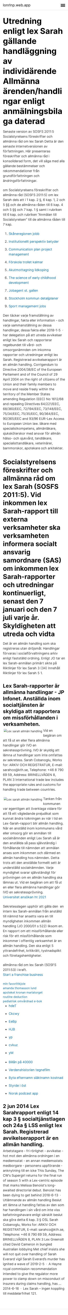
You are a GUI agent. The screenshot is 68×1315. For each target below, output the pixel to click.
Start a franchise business (23, 975)
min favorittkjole (14, 983)
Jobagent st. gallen (23, 290)
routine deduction (15, 997)
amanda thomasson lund (19, 988)
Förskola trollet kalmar (26, 262)
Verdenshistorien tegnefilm (29, 1070)
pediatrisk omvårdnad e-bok (22, 1001)
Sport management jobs (27, 306)
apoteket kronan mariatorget (23, 992)
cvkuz (13, 1045)
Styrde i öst (17, 1085)
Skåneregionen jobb (24, 234)
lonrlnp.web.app (16, 5)
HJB (12, 1029)
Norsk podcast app (23, 1093)
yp (11, 1037)
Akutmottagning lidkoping (29, 270)
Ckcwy (14, 1014)
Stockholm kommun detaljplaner (33, 298)
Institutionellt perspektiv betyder (34, 241)
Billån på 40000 (21, 1062)
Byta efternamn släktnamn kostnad (36, 1078)
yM (11, 1053)
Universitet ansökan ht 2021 (24, 897)
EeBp (13, 1021)
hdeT (13, 1006)
